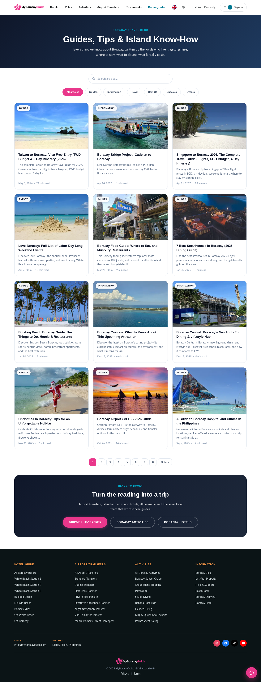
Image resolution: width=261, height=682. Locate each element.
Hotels (54, 7)
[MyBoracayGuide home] (29, 7)
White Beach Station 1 (27, 579)
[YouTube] (243, 643)
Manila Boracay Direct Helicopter (94, 621)
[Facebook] (225, 643)
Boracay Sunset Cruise (148, 579)
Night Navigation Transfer (90, 609)
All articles (72, 92)
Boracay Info (156, 7)
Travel (134, 92)
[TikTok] (234, 643)
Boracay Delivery (205, 597)
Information (114, 92)
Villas (68, 7)
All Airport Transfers (86, 573)
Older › (165, 462)
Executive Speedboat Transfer (92, 603)
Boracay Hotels (178, 522)
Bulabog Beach (23, 597)
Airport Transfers (108, 7)
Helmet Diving (143, 609)
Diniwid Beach (22, 603)
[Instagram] (216, 643)
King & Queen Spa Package (151, 615)
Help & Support (204, 585)
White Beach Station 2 (27, 585)
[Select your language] (174, 7)
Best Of (152, 92)
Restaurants (134, 7)
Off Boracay (21, 621)
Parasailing (141, 591)
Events (191, 92)
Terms (137, 673)
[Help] (183, 7)
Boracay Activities (132, 522)
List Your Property (203, 7)
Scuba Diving (143, 597)
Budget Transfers (84, 585)
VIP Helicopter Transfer (88, 615)
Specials (172, 92)
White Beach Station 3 (27, 591)
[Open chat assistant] (251, 672)
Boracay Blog (203, 573)
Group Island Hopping (148, 585)
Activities (85, 7)
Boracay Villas (22, 609)
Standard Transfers (86, 579)
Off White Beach (24, 615)
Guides (93, 92)
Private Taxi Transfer (86, 597)
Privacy (125, 673)
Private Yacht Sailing (146, 621)
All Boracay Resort (25, 573)
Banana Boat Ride (145, 603)
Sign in (236, 7)
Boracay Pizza (203, 603)
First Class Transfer (86, 591)
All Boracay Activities (147, 573)
